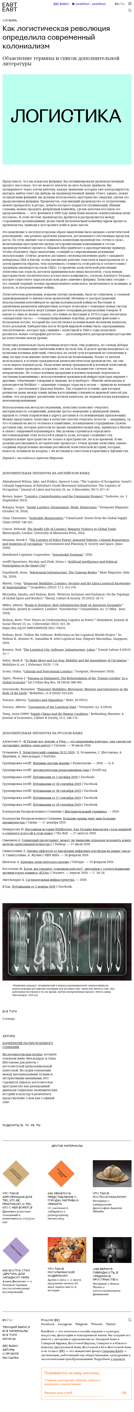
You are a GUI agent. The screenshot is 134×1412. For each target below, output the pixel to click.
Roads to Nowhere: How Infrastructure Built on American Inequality (73, 605)
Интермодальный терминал (86, 811)
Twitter (111, 1324)
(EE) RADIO (61, 4)
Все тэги (9, 1335)
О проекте (10, 1354)
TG (27, 1125)
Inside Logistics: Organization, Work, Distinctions (62, 507)
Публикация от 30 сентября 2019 (57, 784)
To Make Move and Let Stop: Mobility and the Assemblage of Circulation (76, 660)
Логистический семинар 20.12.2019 (49, 752)
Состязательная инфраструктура (50, 880)
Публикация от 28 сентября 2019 (57, 791)
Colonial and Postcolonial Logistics (48, 671)
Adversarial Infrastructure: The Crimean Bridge (63, 572)
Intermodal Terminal (68, 555)
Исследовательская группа (22, 1054)
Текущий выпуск (16, 1327)
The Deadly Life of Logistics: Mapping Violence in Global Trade (71, 529)
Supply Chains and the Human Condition (59, 714)
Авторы (8, 1350)
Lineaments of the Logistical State (52, 707)
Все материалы (15, 1331)
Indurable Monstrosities (46, 518)
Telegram (81, 1324)
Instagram (65, 1324)
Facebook (48, 1324)
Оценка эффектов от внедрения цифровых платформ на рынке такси (78, 851)
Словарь (9, 20)
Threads (96, 1324)
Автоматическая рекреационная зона (61, 770)
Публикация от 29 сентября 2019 (57, 805)
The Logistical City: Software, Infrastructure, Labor (59, 650)
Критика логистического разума (45, 862)
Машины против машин (51, 763)
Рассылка (10, 1358)
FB (32, 1125)
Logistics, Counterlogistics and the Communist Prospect (64, 496)
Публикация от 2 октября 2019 (55, 777)
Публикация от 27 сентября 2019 (57, 798)
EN (117, 4)
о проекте (118, 1359)
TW (38, 1125)
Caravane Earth (112, 1351)
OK (123, 1393)
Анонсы (9, 1339)
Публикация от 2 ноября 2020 (33, 886)
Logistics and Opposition (46, 700)
